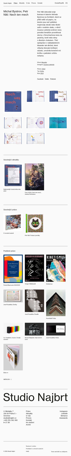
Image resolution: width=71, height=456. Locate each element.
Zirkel (43, 69)
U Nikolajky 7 (8, 411)
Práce (28, 411)
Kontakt (29, 420)
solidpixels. (65, 451)
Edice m (5, 372)
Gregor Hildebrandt (30, 284)
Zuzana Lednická (49, 64)
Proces (28, 418)
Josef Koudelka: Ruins (52, 337)
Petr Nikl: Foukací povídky (32, 235)
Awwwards (63, 418)
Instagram (64, 411)
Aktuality (29, 413)
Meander (44, 62)
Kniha (42, 71)
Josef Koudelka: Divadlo (32, 314)
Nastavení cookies (31, 446)
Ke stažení (30, 422)
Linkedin (64, 413)
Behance (64, 416)
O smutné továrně (8, 233)
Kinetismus (49, 284)
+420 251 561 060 (10, 420)
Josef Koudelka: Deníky (10, 304)
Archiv (28, 425)
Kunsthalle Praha (51, 318)
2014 (42, 73)
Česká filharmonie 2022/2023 (11, 285)
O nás (28, 416)
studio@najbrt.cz (9, 418)
